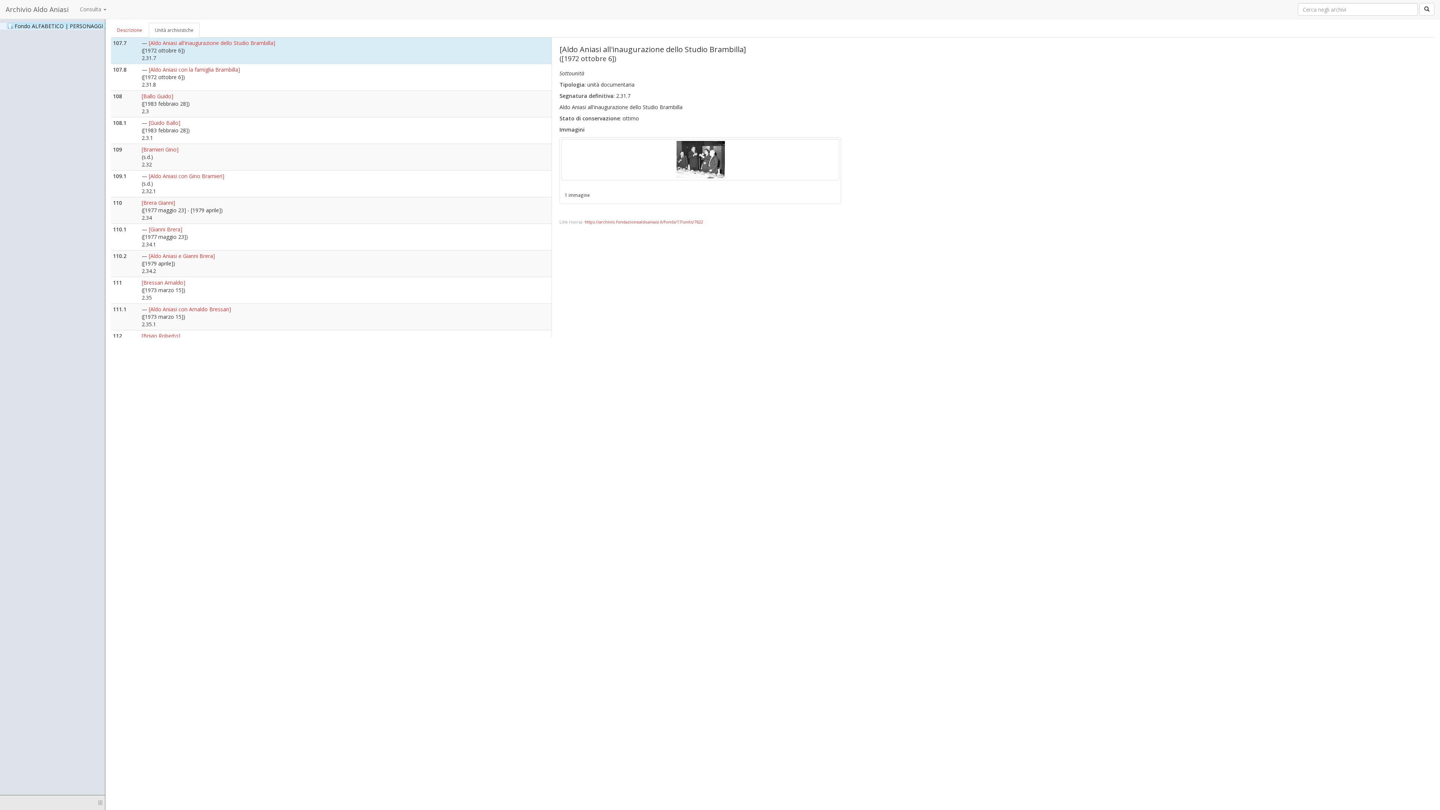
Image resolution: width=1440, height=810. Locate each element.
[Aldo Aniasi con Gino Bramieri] (186, 176)
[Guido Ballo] (164, 122)
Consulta (91, 9)
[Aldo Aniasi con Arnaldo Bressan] (190, 309)
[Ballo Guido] (157, 96)
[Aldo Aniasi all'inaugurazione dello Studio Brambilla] (212, 42)
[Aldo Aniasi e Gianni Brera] (182, 256)
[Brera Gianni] (158, 202)
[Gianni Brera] (165, 229)
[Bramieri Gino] (160, 149)
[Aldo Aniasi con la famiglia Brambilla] (194, 69)
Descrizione (129, 30)
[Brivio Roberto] (161, 335)
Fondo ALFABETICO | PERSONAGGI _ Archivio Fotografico (94, 26)
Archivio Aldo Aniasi (37, 9)
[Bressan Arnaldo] (163, 282)
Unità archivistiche (174, 30)
